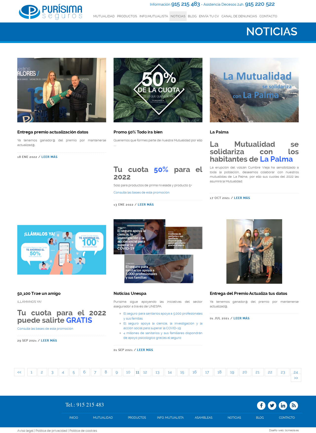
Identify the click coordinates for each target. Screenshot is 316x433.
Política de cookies (83, 431)
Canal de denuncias (239, 16)
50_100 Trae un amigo (38, 293)
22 (270, 372)
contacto (287, 417)
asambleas (203, 417)
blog (260, 417)
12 (145, 372)
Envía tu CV (209, 16)
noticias (234, 417)
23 (283, 372)
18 (220, 372)
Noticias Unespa (130, 293)
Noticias (178, 16)
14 (170, 372)
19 (232, 372)
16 (195, 372)
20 (245, 372)
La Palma (219, 132)
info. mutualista (170, 417)
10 (128, 372)
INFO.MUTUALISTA (153, 16)
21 (258, 372)
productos (127, 16)
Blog (192, 16)
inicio (73, 417)
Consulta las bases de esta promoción (142, 192)
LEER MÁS (49, 157)
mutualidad (104, 16)
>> (296, 377)
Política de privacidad (51, 431)
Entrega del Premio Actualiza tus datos (248, 293)
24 (296, 372)
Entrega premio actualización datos (52, 132)
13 (158, 372)
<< (19, 372)
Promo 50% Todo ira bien (138, 132)
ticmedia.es (292, 430)
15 (182, 372)
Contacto (268, 16)
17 (207, 372)
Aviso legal (25, 431)
